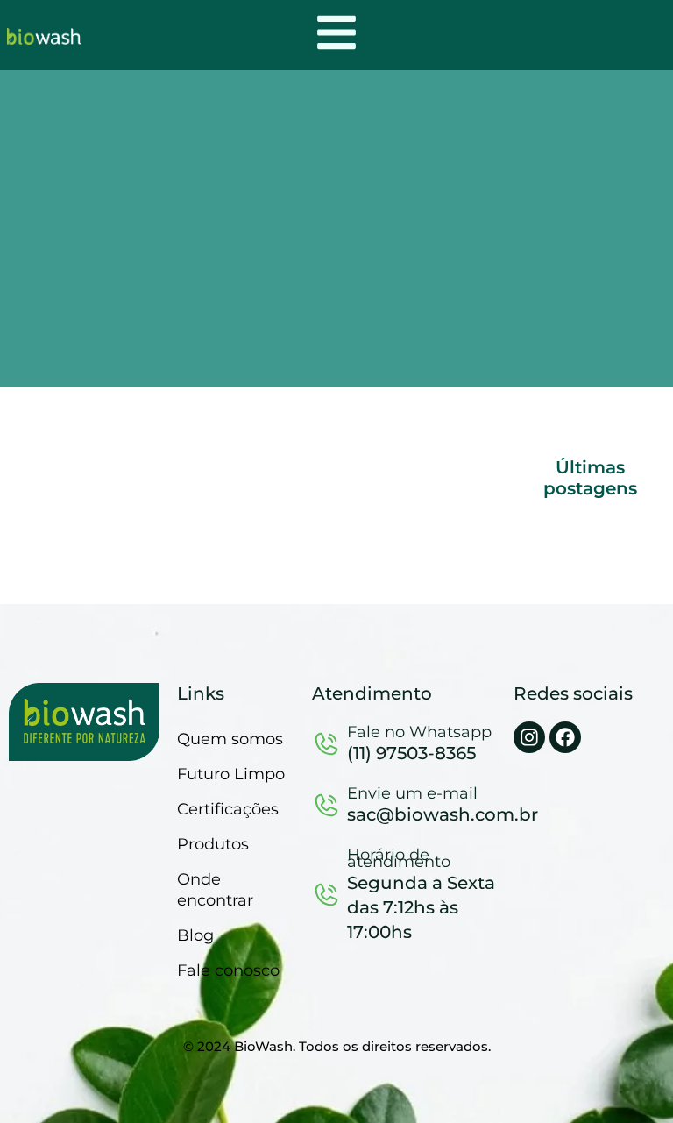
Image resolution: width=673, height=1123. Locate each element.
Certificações (228, 809)
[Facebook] (565, 737)
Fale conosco (228, 970)
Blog (195, 935)
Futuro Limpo (231, 774)
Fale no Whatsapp (419, 732)
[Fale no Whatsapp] (327, 743)
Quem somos (230, 739)
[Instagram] (529, 737)
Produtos (213, 844)
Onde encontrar (215, 890)
